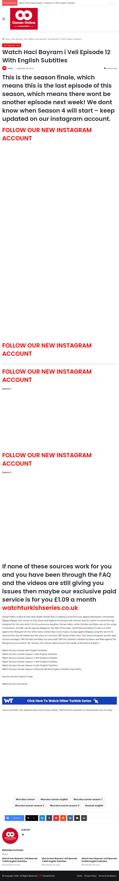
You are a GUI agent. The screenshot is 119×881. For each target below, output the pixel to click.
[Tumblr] (49, 818)
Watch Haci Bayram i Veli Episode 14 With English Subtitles (99, 860)
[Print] (84, 818)
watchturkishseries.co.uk (40, 608)
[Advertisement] (59, 753)
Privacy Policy (90, 876)
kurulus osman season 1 (88, 799)
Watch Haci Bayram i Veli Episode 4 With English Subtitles (19, 860)
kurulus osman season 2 (30, 805)
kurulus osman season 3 (65, 805)
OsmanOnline (49, 876)
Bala (80, 628)
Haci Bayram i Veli (19, 39)
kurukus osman (26, 799)
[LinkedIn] (42, 818)
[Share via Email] (77, 818)
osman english (95, 805)
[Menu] (3, 20)
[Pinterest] (56, 818)
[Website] (23, 834)
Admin (10, 68)
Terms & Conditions (107, 876)
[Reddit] (63, 818)
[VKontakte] (70, 818)
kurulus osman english (55, 799)
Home (7, 39)
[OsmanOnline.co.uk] (24, 19)
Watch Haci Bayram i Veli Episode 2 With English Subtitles (59, 860)
